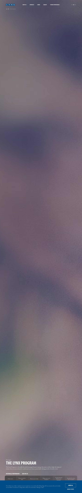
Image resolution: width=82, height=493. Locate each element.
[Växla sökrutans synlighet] (75, 4)
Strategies (32, 4)
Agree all (70, 485)
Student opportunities (54, 4)
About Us (24, 4)
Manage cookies (70, 489)
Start (8, 9)
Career (38, 4)
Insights (45, 4)
